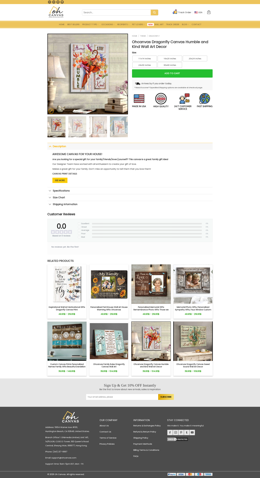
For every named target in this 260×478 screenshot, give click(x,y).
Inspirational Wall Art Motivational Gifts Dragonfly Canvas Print (67, 308)
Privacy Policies (107, 443)
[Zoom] (51, 111)
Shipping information (65, 204)
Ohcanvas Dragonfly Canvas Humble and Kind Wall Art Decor (151, 365)
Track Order (172, 24)
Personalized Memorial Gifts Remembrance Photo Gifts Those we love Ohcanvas (151, 309)
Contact (196, 24)
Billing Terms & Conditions (146, 450)
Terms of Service (108, 437)
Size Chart (59, 197)
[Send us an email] (53, 2)
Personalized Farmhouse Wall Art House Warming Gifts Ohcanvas (109, 308)
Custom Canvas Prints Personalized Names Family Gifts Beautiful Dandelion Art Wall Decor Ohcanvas (67, 366)
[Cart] (208, 12)
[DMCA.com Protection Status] (191, 438)
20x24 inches (195, 58)
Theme (143, 36)
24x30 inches (144, 65)
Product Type (89, 24)
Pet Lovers (137, 24)
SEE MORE (60, 180)
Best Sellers (73, 24)
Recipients (122, 24)
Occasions (107, 24)
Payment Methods (142, 443)
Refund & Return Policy (144, 431)
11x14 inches (144, 58)
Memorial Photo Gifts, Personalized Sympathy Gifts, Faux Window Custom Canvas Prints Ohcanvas (193, 309)
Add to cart (172, 73)
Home (62, 24)
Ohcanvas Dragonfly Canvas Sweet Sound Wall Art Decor (193, 365)
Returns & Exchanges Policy (147, 425)
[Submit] (154, 13)
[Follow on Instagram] (49, 2)
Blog (184, 24)
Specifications (61, 190)
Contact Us (105, 431)
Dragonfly (154, 36)
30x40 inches (170, 65)
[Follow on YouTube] (62, 2)
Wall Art (159, 24)
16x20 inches (170, 58)
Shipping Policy (140, 437)
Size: (134, 52)
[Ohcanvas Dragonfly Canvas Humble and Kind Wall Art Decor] (67, 284)
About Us (104, 425)
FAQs (135, 456)
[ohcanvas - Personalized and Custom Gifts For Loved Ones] (56, 12)
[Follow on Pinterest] (58, 2)
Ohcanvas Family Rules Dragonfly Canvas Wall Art (109, 365)
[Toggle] (50, 146)
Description (59, 146)
